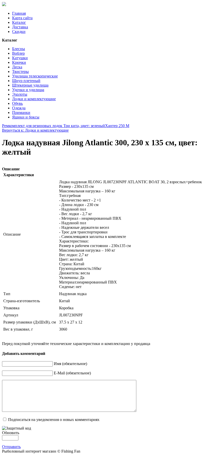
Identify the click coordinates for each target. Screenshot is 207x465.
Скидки (18, 31)
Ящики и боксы (25, 117)
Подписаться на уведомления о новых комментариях (53, 419)
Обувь (17, 103)
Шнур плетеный (26, 80)
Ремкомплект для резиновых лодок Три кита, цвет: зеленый (53, 126)
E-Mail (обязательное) (72, 373)
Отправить (11, 446)
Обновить (10, 433)
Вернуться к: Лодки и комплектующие (35, 130)
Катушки (20, 58)
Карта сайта (22, 18)
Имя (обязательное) (70, 363)
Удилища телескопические (35, 76)
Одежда (18, 108)
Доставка (20, 27)
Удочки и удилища (28, 90)
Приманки (21, 112)
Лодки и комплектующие (34, 99)
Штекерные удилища (30, 85)
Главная (19, 13)
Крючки (19, 62)
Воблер (18, 53)
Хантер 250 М (117, 126)
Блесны (18, 49)
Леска (17, 67)
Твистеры (20, 71)
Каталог (19, 22)
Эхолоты (19, 94)
